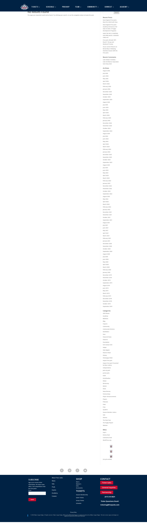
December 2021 (107, 212)
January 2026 (106, 89)
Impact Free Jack (107, 360)
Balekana (105, 318)
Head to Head (107, 352)
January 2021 (106, 241)
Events (54, 490)
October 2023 (107, 160)
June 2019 (105, 288)
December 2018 (107, 298)
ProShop (66, 7)
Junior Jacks (106, 373)
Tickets (35, 7)
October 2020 (107, 249)
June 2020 (105, 259)
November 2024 (107, 126)
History (105, 355)
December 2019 (107, 275)
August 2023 (106, 165)
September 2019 (107, 283)
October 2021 (107, 217)
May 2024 (105, 141)
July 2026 (105, 73)
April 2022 (106, 201)
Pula (104, 407)
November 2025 (107, 94)
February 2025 (107, 118)
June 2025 (105, 107)
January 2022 (106, 209)
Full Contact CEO (107, 345)
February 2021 (107, 238)
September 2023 (107, 162)
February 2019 (107, 296)
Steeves (105, 417)
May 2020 (105, 262)
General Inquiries (109, 487)
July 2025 (105, 105)
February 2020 (107, 270)
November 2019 (107, 277)
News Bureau (107, 391)
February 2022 (107, 207)
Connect (108, 7)
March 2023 (106, 178)
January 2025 (106, 120)
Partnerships (106, 394)
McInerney (106, 383)
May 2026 (105, 78)
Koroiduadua (106, 378)
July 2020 (105, 256)
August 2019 (106, 285)
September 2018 (107, 306)
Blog (104, 321)
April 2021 (106, 233)
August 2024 (106, 133)
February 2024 (107, 149)
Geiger (105, 347)
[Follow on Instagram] (69, 470)
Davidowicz (106, 331)
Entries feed (106, 435)
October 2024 (107, 128)
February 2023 (107, 181)
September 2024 (107, 131)
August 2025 (106, 102)
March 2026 (106, 84)
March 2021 (106, 236)
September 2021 (107, 220)
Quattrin (105, 409)
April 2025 (106, 112)
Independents (107, 368)
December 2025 (107, 92)
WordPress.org (107, 440)
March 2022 (106, 204)
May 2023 (105, 173)
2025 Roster (106, 313)
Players (105, 399)
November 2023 (107, 157)
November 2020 (107, 246)
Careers (54, 496)
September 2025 (107, 99)
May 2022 (105, 199)
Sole (104, 415)
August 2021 (106, 222)
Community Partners (109, 329)
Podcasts (105, 402)
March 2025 (106, 115)
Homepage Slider (108, 358)
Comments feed (107, 437)
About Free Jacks (57, 478)
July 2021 (105, 225)
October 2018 (107, 304)
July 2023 (105, 167)
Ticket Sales (106, 482)
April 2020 (106, 264)
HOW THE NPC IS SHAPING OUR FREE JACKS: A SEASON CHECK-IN (111, 35)
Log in (104, 432)
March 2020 (106, 267)
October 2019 (107, 280)
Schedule (50, 7)
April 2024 (106, 144)
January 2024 (106, 152)
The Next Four (107, 420)
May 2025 (105, 110)
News (104, 388)
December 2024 (107, 123)
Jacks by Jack (106, 370)
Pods (104, 404)
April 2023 (106, 175)
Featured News (107, 337)
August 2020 (106, 254)
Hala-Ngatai (106, 350)
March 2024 (106, 146)
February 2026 (107, 86)
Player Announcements (109, 396)
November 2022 (107, 188)
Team (77, 7)
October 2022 (107, 191)
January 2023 (106, 183)
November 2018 (107, 301)
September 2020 (107, 251)
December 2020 (107, 243)
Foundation (106, 342)
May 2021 (105, 230)
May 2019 (105, 290)
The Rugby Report (108, 423)
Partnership (106, 492)
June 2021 (105, 228)
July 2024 (105, 136)
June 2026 (105, 76)
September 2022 (107, 194)
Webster (105, 425)
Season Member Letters (109, 412)
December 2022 (107, 186)
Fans (104, 334)
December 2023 (107, 154)
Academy (124, 7)
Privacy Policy (73, 512)
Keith (104, 375)
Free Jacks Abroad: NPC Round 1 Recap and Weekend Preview (109, 42)
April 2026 (106, 81)
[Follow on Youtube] (85, 470)
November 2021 (107, 215)
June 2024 (105, 139)
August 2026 (106, 71)
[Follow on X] (62, 470)
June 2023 (105, 170)
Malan (104, 381)
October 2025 (107, 97)
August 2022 (106, 196)
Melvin (105, 386)
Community (92, 7)
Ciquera (105, 324)
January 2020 (106, 272)
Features (105, 339)
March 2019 (106, 293)
